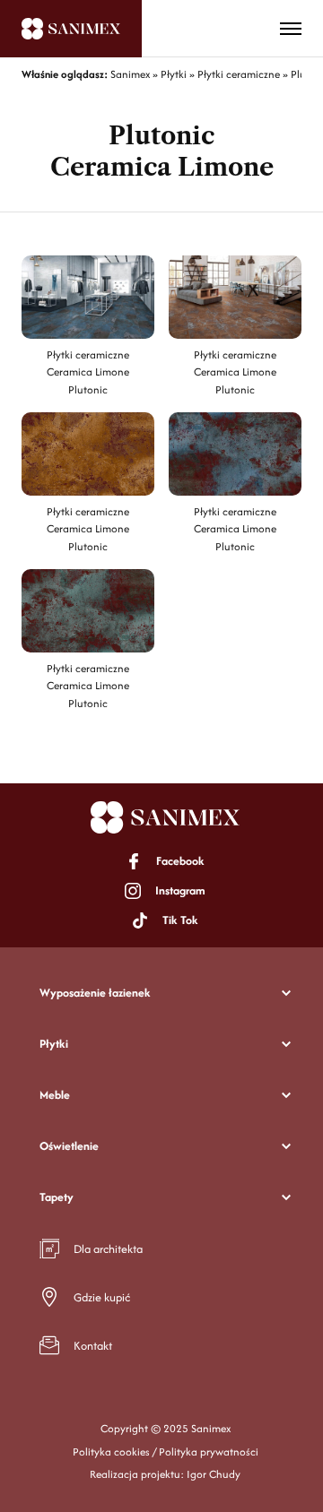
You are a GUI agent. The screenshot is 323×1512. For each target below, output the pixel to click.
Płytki (53, 1043)
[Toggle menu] (290, 28)
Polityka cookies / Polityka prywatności (165, 1451)
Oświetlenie (69, 1145)
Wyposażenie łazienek (95, 992)
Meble (54, 1094)
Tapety (56, 1196)
